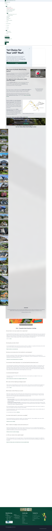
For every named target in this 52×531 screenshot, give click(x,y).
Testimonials (8, 16)
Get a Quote (7, 37)
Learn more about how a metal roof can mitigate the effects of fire (17, 378)
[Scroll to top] (50, 526)
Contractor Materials (9, 20)
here (27, 117)
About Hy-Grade (9, 7)
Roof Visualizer (8, 18)
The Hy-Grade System (9, 11)
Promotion (7, 25)
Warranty (8, 17)
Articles (7, 33)
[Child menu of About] (6, 6)
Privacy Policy (45, 528)
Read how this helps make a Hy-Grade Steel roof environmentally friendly (18, 442)
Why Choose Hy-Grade (10, 8)
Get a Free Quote (9, 32)
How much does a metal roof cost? (12, 14)
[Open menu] (5, 44)
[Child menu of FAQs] (7, 13)
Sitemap (40, 528)
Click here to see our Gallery (11, 421)
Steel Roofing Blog (10, 15)
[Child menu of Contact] (6, 30)
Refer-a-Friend (8, 31)
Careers (8, 19)
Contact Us (7, 36)
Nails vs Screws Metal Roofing (10, 10)
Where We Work (8, 23)
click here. (18, 412)
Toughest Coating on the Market (11, 9)
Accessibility (42, 528)
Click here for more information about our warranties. (15, 359)
